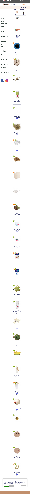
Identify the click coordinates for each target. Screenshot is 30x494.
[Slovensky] (7, 0)
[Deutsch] (6, 0)
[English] (4, 0)
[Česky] (3, 0)
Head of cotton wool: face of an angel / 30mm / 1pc (17, 457)
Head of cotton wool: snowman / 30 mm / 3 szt (17, 408)
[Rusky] (10, 0)
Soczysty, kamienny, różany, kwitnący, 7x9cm (17, 214)
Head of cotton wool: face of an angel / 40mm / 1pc (17, 441)
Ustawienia (23, 485)
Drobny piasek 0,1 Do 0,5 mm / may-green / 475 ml (17, 101)
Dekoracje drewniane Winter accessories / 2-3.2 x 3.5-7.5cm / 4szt (17, 85)
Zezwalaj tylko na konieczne (12, 485)
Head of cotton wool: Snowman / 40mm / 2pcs (17, 230)
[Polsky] (8, 0)
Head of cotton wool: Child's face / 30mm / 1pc (17, 246)
